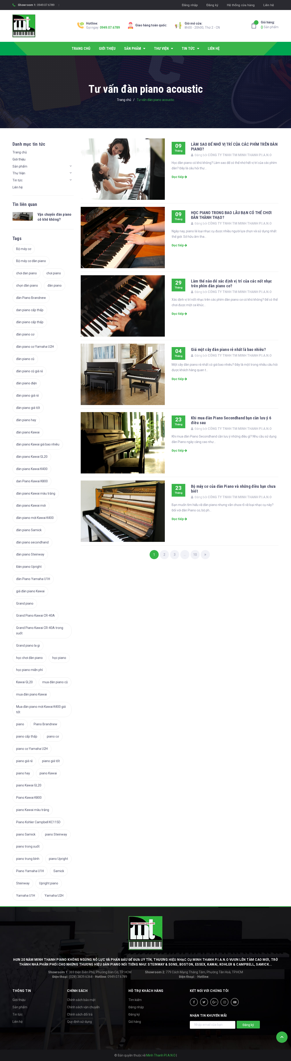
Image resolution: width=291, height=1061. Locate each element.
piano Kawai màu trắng (32, 810)
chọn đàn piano (27, 285)
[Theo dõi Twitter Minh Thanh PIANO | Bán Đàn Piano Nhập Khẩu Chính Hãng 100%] (204, 1002)
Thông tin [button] (22, 991)
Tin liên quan (25, 204)
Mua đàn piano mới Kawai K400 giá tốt (41, 709)
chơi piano (53, 273)
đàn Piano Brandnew (31, 298)
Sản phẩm (269, 24)
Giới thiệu (19, 159)
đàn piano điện (26, 383)
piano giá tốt (51, 761)
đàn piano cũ (25, 359)
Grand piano (24, 603)
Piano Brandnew (45, 724)
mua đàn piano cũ (55, 682)
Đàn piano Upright (29, 566)
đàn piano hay (26, 420)
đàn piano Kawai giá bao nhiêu (37, 444)
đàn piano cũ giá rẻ (29, 371)
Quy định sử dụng (79, 1021)
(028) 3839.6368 (72, 976)
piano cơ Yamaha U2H (32, 749)
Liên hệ (268, 5)
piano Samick (25, 834)
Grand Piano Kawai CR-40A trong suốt (39, 630)
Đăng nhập (190, 5)
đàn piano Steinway (30, 554)
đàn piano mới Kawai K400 (35, 518)
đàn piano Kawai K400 (32, 469)
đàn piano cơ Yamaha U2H (35, 346)
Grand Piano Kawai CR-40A (35, 615)
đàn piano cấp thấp (29, 322)
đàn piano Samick (29, 530)
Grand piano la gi (28, 645)
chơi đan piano (26, 273)
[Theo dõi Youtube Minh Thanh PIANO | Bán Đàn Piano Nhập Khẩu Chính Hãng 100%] (235, 1002)
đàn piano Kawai (28, 432)
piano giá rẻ (24, 761)
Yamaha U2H (54, 895)
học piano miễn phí (29, 670)
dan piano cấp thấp (29, 310)
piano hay (23, 773)
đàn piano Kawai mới (31, 505)
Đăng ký (212, 5)
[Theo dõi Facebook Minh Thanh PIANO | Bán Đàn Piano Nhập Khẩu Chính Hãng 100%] (194, 1002)
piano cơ (53, 736)
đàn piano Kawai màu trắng (35, 493)
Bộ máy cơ (23, 249)
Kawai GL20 (24, 682)
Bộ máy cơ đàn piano (31, 261)
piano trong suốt (28, 846)
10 (195, 554)
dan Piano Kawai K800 (32, 481)
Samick (58, 871)
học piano (59, 658)
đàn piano (55, 285)
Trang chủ (20, 152)
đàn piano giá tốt (28, 408)
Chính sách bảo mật (81, 1000)
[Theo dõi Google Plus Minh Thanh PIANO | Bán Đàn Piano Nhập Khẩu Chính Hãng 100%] (214, 1002)
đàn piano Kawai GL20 (32, 456)
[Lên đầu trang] (282, 1037)
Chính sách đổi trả (80, 1014)
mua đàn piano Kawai (31, 694)
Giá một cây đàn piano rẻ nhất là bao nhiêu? (228, 349)
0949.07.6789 (45, 5)
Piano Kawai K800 (29, 797)
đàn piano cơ (25, 334)
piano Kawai (48, 773)
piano (20, 724)
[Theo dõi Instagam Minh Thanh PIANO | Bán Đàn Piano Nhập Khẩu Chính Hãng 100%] (224, 1002)
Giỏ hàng (134, 1021)
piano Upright (58, 859)
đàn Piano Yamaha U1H (33, 579)
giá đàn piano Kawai (30, 591)
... (185, 554)
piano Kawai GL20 (28, 785)
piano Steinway (56, 834)
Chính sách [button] (77, 991)
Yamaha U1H (25, 895)
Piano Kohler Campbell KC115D (38, 822)
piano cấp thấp (26, 736)
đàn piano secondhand (32, 542)
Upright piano (48, 883)
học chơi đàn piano (29, 658)
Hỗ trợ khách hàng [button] (145, 991)
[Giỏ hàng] (255, 25)
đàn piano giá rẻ (27, 395)
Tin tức (18, 180)
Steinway (23, 883)
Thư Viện (19, 173)
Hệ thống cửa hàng (241, 5)
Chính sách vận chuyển (83, 1007)
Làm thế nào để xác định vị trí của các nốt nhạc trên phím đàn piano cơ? (231, 283)
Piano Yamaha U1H (30, 871)
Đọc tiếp (178, 177)
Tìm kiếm (135, 1000)
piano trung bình (27, 859)
